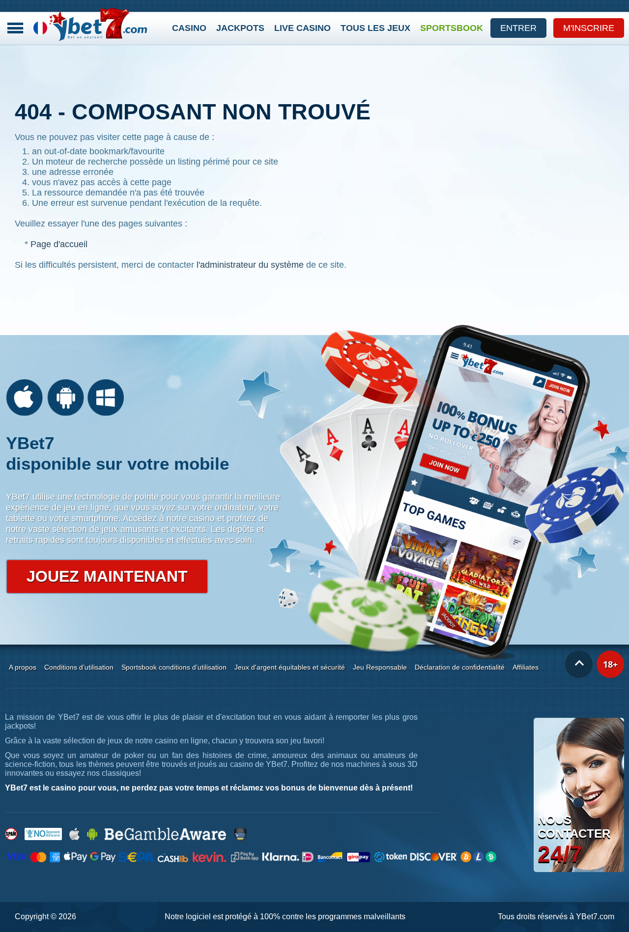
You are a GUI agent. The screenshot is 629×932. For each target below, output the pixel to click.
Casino (189, 28)
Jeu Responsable (380, 667)
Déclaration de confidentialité (460, 667)
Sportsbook (451, 28)
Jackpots (240, 28)
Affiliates (526, 667)
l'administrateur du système (250, 265)
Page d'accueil (58, 244)
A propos (22, 667)
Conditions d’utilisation (79, 667)
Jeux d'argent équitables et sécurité (289, 667)
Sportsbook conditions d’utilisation (174, 667)
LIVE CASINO (302, 28)
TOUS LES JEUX (375, 28)
